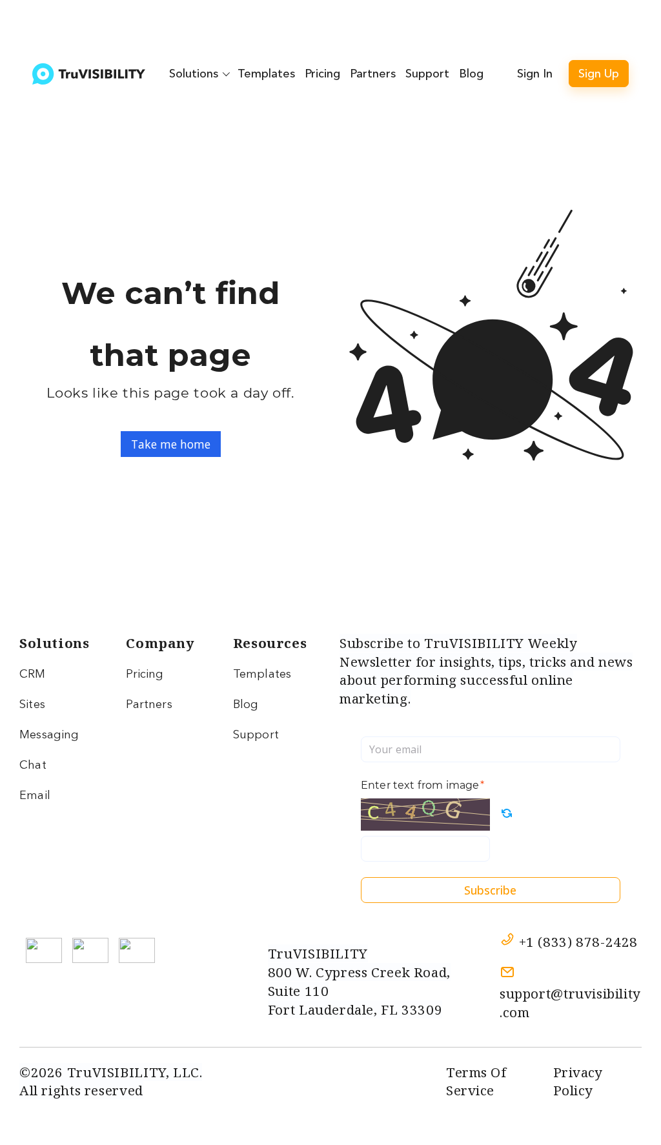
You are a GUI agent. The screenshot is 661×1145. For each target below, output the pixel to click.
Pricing (322, 73)
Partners (373, 73)
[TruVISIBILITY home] (88, 74)
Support (427, 73)
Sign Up (598, 73)
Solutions (193, 73)
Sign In (535, 73)
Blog (471, 73)
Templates (266, 73)
